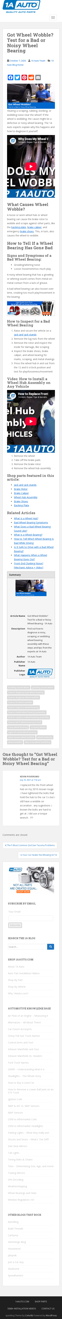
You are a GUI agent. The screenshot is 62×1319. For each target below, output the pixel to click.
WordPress (51, 1315)
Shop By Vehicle (17, 986)
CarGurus (13, 1235)
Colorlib (29, 1315)
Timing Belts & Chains (20, 1159)
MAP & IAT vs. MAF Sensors (23, 1106)
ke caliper (36, 227)
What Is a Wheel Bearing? (28, 534)
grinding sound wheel (42, 687)
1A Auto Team (38, 60)
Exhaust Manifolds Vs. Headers (25, 1056)
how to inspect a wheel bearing (23, 707)
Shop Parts (41, 1301)
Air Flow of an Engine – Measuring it (28, 1015)
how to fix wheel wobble (20, 702)
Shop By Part (15, 980)
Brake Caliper (21, 493)
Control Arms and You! (20, 1042)
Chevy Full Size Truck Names (24, 1035)
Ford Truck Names (18, 1062)
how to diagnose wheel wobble (23, 697)
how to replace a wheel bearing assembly (28, 717)
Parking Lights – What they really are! (28, 1132)
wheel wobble (15, 742)
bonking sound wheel (18, 687)
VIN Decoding (15, 1179)
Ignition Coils (15, 1099)
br (28, 227)
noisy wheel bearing (18, 727)
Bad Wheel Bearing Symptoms (31, 522)
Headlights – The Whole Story (24, 1076)
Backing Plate (21, 505)
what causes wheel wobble (21, 737)
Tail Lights (13, 1152)
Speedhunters (15, 1275)
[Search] (50, 947)
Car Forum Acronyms (20, 1029)
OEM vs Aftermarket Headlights (25, 1126)
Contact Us (48, 1308)
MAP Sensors (15, 1112)
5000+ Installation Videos (22, 1308)
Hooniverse (14, 1248)
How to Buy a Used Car (21, 1082)
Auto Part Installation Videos (24, 973)
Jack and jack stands (25, 485)
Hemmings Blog (17, 1242)
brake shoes (27, 231)
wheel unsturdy (44, 737)
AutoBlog (13, 1221)
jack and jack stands (25, 334)
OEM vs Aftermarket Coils (22, 1119)
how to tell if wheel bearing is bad (24, 722)
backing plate (18, 227)
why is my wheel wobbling (37, 742)
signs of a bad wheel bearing (22, 732)
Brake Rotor (21, 489)
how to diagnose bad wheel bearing (25, 692)
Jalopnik (12, 1255)
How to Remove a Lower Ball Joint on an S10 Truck (31, 1091)
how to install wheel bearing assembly (26, 712)
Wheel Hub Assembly (25, 497)
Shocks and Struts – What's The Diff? (28, 1139)
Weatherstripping (17, 1186)
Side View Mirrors (17, 1146)
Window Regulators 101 (21, 1199)
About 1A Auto (16, 966)
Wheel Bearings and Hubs (22, 1193)
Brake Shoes (21, 501)
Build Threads (15, 1228)
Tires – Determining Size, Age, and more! (31, 1166)
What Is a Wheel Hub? (26, 518)
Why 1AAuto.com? (18, 993)
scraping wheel (38, 727)
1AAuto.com (22, 1301)
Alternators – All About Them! (24, 1022)
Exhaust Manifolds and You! (23, 1049)
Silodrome (13, 1268)
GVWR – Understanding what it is (26, 1069)
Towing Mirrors (16, 1173)
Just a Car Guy (16, 1262)
